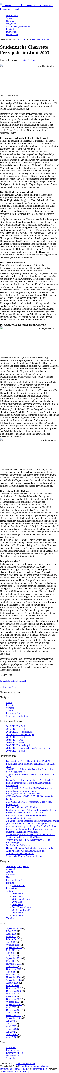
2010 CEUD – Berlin (16, 737)
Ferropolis (4, 681)
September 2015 (14, 947)
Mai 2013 (10, 961)
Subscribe (10, 1058)
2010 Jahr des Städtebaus (18, 845)
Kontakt (10, 29)
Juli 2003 (10, 1021)
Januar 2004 (12, 1012)
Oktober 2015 (12, 944)
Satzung (10, 18)
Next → (16, 687)
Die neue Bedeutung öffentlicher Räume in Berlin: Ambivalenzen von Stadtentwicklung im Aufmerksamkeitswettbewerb (30, 851)
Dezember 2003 (13, 1015)
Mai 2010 (10, 974)
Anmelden (11, 1047)
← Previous (5, 687)
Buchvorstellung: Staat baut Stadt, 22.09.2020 (28, 761)
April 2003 (11, 1026)
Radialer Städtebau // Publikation (21, 807)
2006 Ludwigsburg (21, 899)
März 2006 (11, 996)
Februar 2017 (12, 939)
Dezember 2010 (13, 969)
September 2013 (14, 958)
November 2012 (14, 963)
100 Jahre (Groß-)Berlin (17, 866)
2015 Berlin (17, 912)
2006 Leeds (17, 896)
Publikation (11, 888)
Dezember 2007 (13, 988)
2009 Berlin (17, 904)
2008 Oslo (17, 901)
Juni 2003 (10, 1023)
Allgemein (11, 869)
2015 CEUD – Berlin (16, 729)
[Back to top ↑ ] (21, 1071)
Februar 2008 (12, 985)
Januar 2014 (12, 955)
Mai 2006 (10, 993)
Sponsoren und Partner (17, 716)
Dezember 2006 (13, 991)
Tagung (9, 891)
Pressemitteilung (14, 713)
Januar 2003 (12, 1029)
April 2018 (11, 934)
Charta (9, 702)
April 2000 (11, 1037)
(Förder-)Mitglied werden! (18, 26)
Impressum (11, 32)
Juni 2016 (10, 942)
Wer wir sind (12, 15)
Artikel (9, 710)
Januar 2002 (12, 1034)
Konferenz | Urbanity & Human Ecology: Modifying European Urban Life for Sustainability (31, 811)
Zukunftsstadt (18, 885)
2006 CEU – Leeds (15, 742)
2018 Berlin (17, 915)
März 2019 (11, 931)
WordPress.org (13, 1055)
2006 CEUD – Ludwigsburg (20, 745)
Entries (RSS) (20, 1069)
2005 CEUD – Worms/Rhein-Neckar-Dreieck (28, 748)
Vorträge (10, 708)
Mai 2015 (10, 950)
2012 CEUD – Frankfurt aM (19, 731)
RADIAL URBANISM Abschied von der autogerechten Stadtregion (26, 816)
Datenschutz (12, 34)
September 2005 (14, 1004)
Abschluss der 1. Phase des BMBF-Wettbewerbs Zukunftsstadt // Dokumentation (29, 789)
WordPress (8, 1071)
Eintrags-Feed (12, 1050)
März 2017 (11, 936)
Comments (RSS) (39, 1069)
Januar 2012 (12, 966)
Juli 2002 (10, 1031)
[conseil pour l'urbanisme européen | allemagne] (29, 9)
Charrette (22, 60)
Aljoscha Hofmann (40, 39)
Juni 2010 (10, 972)
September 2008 (14, 980)
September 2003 (14, 1018)
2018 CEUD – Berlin (16, 726)
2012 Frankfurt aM (21, 910)
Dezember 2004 (13, 1010)
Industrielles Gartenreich (17, 681)
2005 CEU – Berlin (15, 750)
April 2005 (11, 1007)
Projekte (32, 60)
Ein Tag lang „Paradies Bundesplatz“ (23, 793)
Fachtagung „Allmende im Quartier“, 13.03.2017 (29, 780)
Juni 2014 (10, 953)
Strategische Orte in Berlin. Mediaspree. (25, 856)
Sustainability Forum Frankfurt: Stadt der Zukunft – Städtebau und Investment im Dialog (30, 835)
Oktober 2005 (12, 1001)
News (9, 877)
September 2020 (14, 928)
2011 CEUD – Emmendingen (20, 734)
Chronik (10, 21)
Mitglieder (11, 23)
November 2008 (14, 977)
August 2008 (12, 982)
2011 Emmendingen (21, 907)
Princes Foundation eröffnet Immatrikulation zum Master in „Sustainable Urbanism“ (29, 830)
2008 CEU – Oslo (14, 740)
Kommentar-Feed (14, 1053)
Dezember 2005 (13, 999)
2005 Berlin (17, 893)
